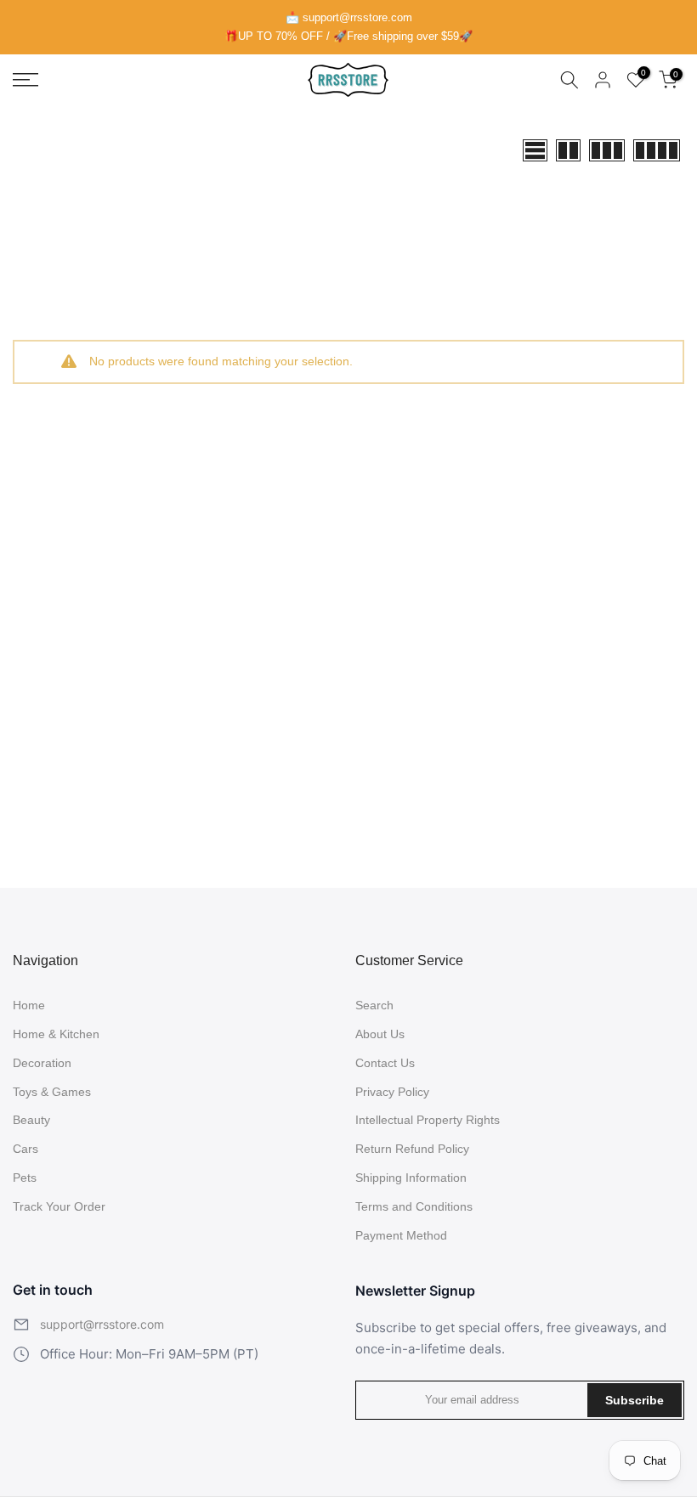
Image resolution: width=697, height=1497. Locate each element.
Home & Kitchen (56, 1034)
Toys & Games (52, 1092)
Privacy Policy (392, 1092)
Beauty (31, 1120)
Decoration (42, 1063)
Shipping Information (411, 1177)
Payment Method (401, 1235)
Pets (25, 1177)
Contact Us (385, 1063)
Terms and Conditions (414, 1206)
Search (374, 1005)
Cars (25, 1148)
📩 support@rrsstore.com (349, 17)
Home (29, 1005)
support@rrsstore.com (102, 1324)
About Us (380, 1034)
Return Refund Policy (412, 1148)
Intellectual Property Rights (427, 1120)
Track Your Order (59, 1206)
